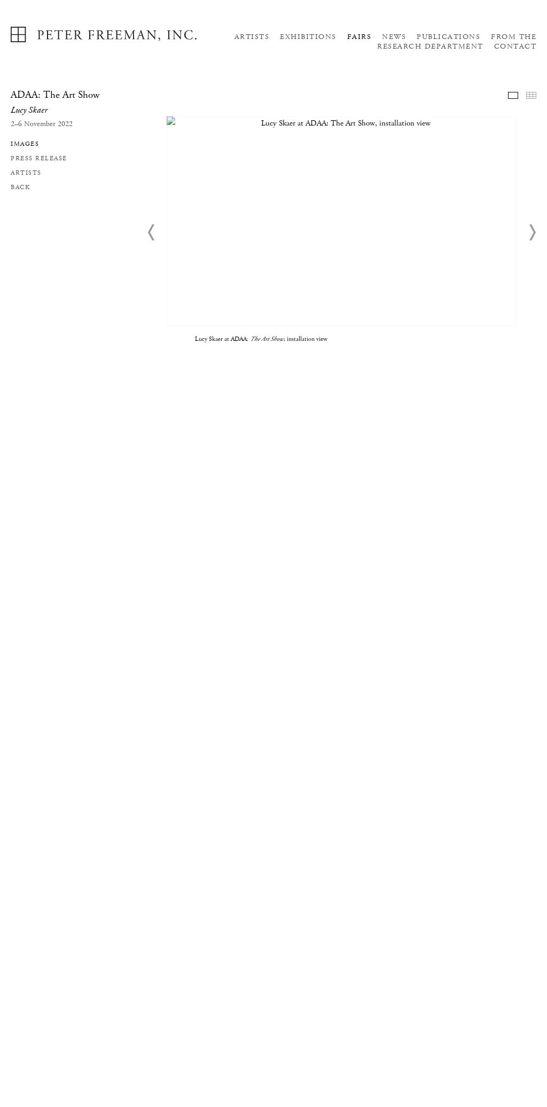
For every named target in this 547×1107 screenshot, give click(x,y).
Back (20, 187)
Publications (448, 37)
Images (25, 144)
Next (532, 232)
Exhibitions (308, 37)
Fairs (359, 37)
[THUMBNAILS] (531, 95)
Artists (252, 37)
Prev (151, 232)
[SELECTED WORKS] (513, 95)
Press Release (39, 158)
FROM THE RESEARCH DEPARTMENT (456, 41)
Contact (515, 46)
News (394, 37)
